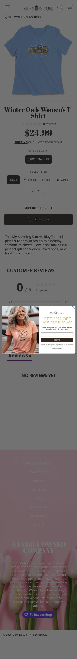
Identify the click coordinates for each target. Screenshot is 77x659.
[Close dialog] (73, 307)
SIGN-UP (56, 340)
